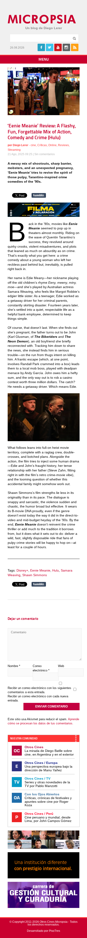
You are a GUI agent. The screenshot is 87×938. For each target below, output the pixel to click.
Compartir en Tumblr (39, 195)
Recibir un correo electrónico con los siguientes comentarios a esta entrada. (39, 690)
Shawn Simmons (34, 575)
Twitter (49, 47)
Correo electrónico (41, 668)
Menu (44, 60)
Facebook (41, 47)
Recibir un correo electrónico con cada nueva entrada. (38, 698)
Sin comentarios (44, 154)
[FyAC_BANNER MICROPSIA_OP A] (44, 216)
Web (61, 666)
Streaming (14, 149)
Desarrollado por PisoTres (43, 930)
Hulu (55, 570)
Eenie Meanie (40, 570)
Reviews (63, 145)
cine (33, 145)
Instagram (66, 47)
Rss (74, 47)
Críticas (42, 145)
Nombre (14, 666)
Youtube (58, 47)
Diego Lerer (20, 145)
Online (52, 145)
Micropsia (42, 19)
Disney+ (22, 570)
